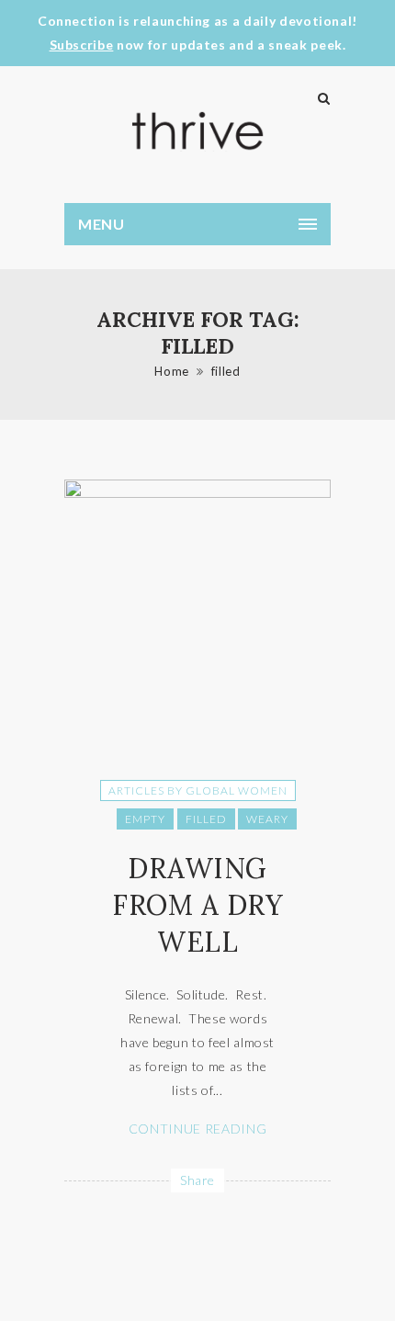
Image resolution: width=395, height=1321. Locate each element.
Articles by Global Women (198, 790)
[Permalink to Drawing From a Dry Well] (197, 493)
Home (171, 371)
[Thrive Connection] (197, 131)
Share (197, 1180)
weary (267, 819)
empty (145, 819)
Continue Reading (197, 1128)
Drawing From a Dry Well (197, 905)
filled (226, 371)
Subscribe (82, 44)
